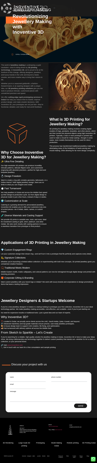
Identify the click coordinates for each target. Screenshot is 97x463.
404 (70, 430)
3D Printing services (74, 434)
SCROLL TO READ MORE (22, 54)
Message (13, 391)
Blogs (88, 456)
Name (12, 377)
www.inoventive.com (15, 345)
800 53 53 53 (58, 429)
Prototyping (40, 443)
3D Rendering (8, 443)
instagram (29, 456)
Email (12, 384)
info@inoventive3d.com (75, 427)
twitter (33, 456)
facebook (24, 456)
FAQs (67, 456)
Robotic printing (73, 443)
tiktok (48, 456)
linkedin (43, 456)
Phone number (56, 377)
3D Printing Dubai (89, 443)
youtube (39, 456)
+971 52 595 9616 (53, 426)
